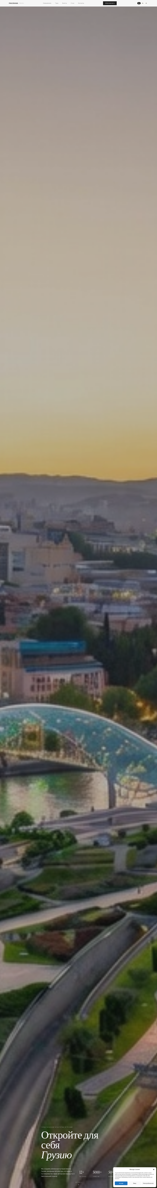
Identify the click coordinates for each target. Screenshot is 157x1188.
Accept (121, 1183)
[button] (154, 1169)
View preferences (148, 1183)
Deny (134, 1183)
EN (142, 3)
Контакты (81, 3)
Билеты (64, 3)
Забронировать (110, 3)
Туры (56, 3)
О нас (72, 3)
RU (139, 3)
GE (146, 3)
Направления (47, 3)
